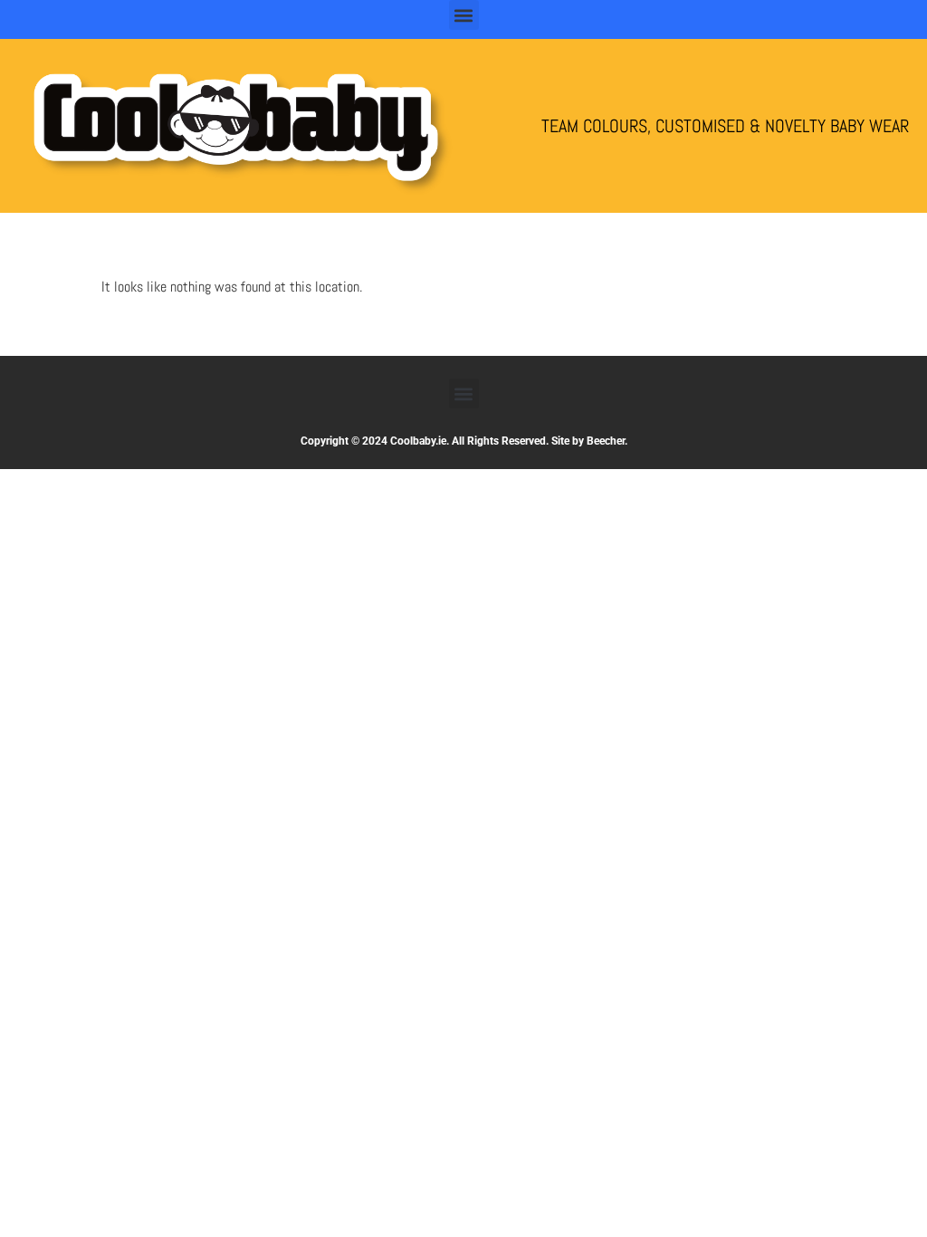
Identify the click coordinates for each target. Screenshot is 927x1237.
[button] (464, 15)
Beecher (606, 441)
